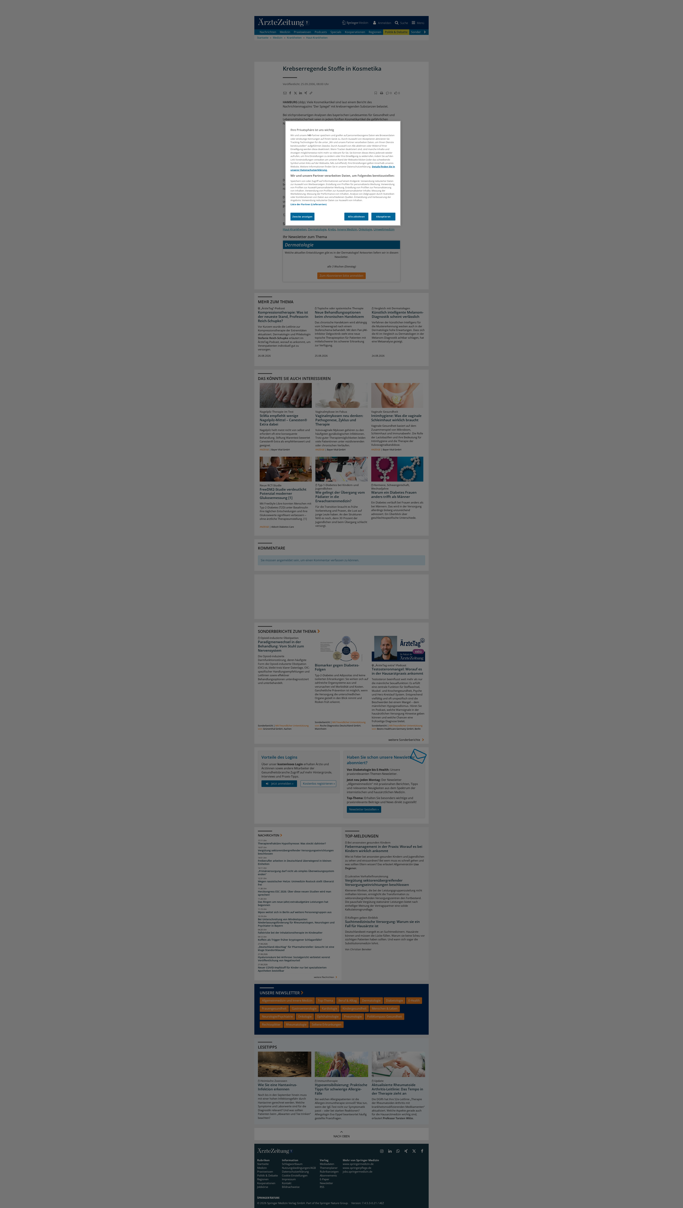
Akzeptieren (383, 216)
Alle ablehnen (356, 216)
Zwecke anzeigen (302, 216)
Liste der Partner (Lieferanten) (308, 204)
